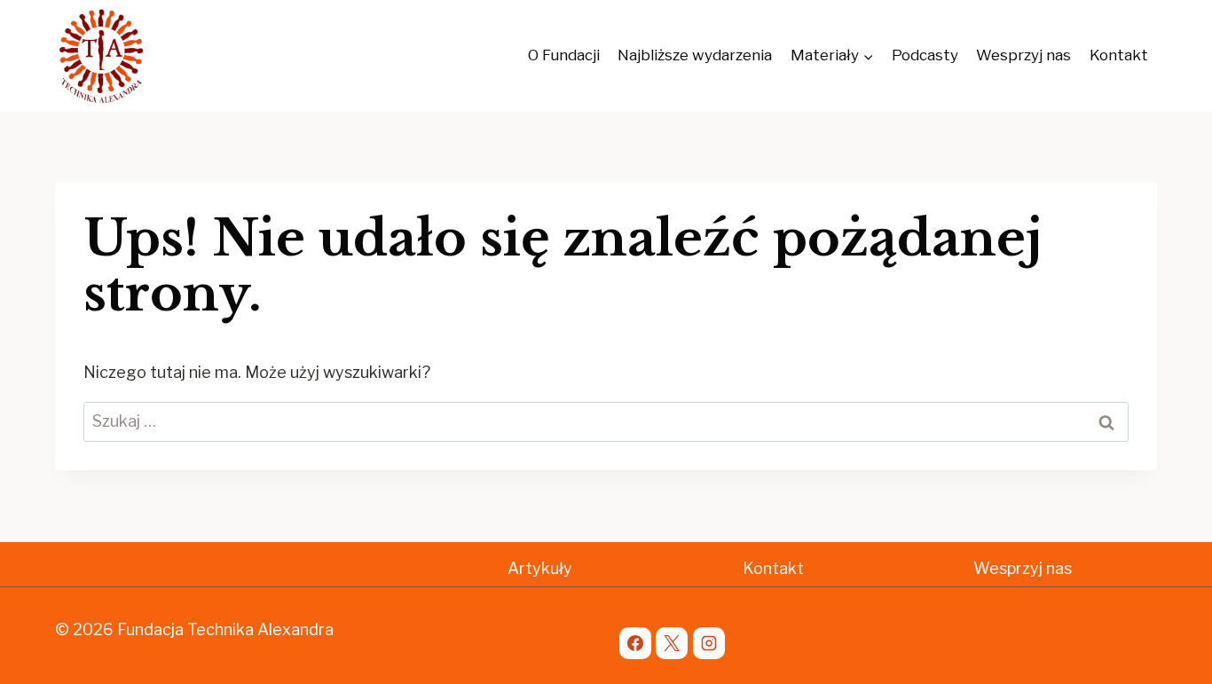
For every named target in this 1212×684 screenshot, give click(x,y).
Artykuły (540, 568)
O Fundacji (564, 55)
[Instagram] (709, 643)
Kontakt (1119, 55)
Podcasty (925, 55)
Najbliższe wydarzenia (695, 55)
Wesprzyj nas (1023, 55)
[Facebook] (635, 643)
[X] (672, 643)
